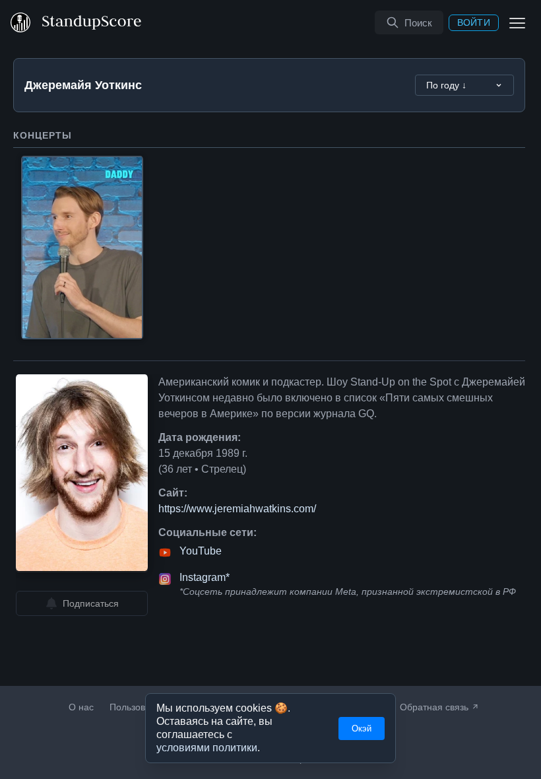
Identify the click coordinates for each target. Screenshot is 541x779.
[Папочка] (82, 247)
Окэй (361, 728)
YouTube (200, 551)
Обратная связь (434, 707)
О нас (81, 707)
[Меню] (517, 22)
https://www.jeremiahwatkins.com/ (237, 509)
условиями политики (206, 748)
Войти (474, 23)
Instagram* (204, 577)
